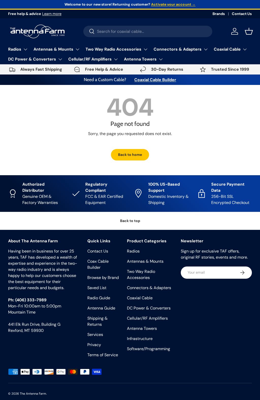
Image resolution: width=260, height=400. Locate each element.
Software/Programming (148, 348)
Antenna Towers (140, 59)
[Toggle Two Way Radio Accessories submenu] (145, 49)
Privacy (94, 344)
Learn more (51, 13)
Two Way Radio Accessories (113, 49)
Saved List (96, 287)
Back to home (130, 154)
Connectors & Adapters (178, 49)
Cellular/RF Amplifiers (90, 59)
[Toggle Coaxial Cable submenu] (245, 49)
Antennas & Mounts (53, 49)
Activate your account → (173, 4)
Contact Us (242, 13)
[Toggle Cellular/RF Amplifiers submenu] (116, 59)
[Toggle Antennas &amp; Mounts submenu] (77, 49)
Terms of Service (102, 355)
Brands (219, 13)
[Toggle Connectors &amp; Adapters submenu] (206, 49)
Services (95, 334)
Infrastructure (140, 338)
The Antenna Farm (33, 394)
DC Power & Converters (32, 59)
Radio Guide (98, 298)
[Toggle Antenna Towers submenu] (161, 59)
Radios (14, 49)
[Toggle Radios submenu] (25, 49)
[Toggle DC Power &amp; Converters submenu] (60, 59)
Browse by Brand (103, 277)
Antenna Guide (101, 308)
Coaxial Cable (227, 49)
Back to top (130, 220)
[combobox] (148, 31)
